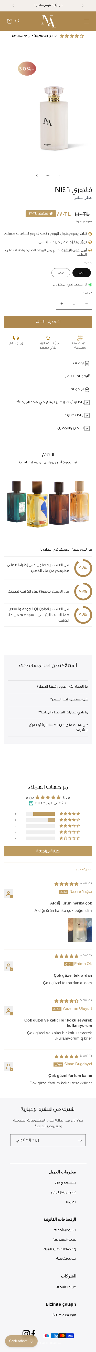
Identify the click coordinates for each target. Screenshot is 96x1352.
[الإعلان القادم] (13, 5)
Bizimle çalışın (64, 1315)
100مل (82, 273)
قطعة (87, 293)
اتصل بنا (71, 1202)
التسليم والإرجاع (65, 1183)
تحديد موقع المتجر (63, 1192)
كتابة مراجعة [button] (48, 851)
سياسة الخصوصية (64, 1239)
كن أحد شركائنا (66, 1287)
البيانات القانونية (66, 1258)
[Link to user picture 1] (80, 930)
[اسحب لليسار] (59, 175)
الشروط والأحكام (65, 1230)
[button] (86, 21)
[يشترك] (80, 1140)
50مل (61, 273)
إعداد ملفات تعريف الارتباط (59, 1249)
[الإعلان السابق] (82, 5)
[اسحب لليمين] (36, 175)
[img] (67, 884)
